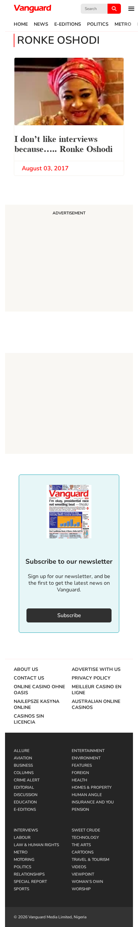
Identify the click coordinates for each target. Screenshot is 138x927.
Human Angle (87, 794)
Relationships (29, 874)
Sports (21, 889)
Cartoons (82, 852)
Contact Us (29, 678)
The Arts (81, 845)
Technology (85, 837)
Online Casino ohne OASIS (39, 690)
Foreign (80, 772)
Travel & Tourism (90, 859)
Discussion (26, 794)
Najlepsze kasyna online (36, 705)
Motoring (24, 859)
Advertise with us (96, 670)
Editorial (24, 787)
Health (79, 780)
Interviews (26, 830)
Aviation (23, 758)
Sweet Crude (86, 830)
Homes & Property (92, 787)
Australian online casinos (96, 705)
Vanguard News (32, 8)
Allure (21, 750)
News (41, 24)
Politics (98, 24)
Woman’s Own (87, 881)
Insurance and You (93, 802)
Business (23, 765)
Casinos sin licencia (29, 719)
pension (80, 809)
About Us (26, 670)
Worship (81, 889)
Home (21, 24)
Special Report (30, 881)
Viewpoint (83, 874)
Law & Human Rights (36, 845)
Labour (22, 837)
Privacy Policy (91, 678)
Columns (23, 772)
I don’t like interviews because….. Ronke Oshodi (63, 143)
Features (82, 765)
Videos (79, 867)
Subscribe (69, 615)
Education (25, 802)
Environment (86, 758)
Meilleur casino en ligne (96, 690)
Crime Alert (27, 780)
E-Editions (67, 24)
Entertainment (88, 750)
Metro (123, 24)
